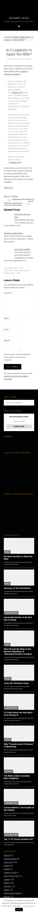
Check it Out (18, 268)
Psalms (6, 890)
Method (7, 552)
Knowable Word (19, 18)
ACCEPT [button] (19, 909)
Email (6, 329)
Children (7, 866)
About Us (7, 855)
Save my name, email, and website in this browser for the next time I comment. (17, 357)
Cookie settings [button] (29, 906)
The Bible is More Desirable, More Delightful (17, 777)
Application (18, 271)
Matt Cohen (16, 273)
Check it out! (8, 188)
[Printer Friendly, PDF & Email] (7, 193)
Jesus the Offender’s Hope (16, 683)
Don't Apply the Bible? (22, 249)
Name (7, 318)
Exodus (7, 644)
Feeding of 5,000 (10, 873)
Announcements (10, 859)
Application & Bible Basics (13, 233)
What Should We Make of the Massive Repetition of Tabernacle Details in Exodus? (18, 651)
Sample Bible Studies (11, 613)
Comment (8, 293)
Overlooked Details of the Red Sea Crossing (18, 618)
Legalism (7, 273)
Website (7, 340)
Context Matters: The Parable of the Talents (19, 808)
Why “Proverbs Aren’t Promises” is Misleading (19, 745)
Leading (7, 879)
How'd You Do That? (11, 876)
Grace (26, 271)
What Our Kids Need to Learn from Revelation (13, 204)
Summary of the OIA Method (17, 588)
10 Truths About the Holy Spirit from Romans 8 (18, 713)
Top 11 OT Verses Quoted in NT (18, 839)
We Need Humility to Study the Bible (18, 557)
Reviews (7, 897)
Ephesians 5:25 (17, 93)
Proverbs (7, 679)
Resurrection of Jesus (12, 893)
